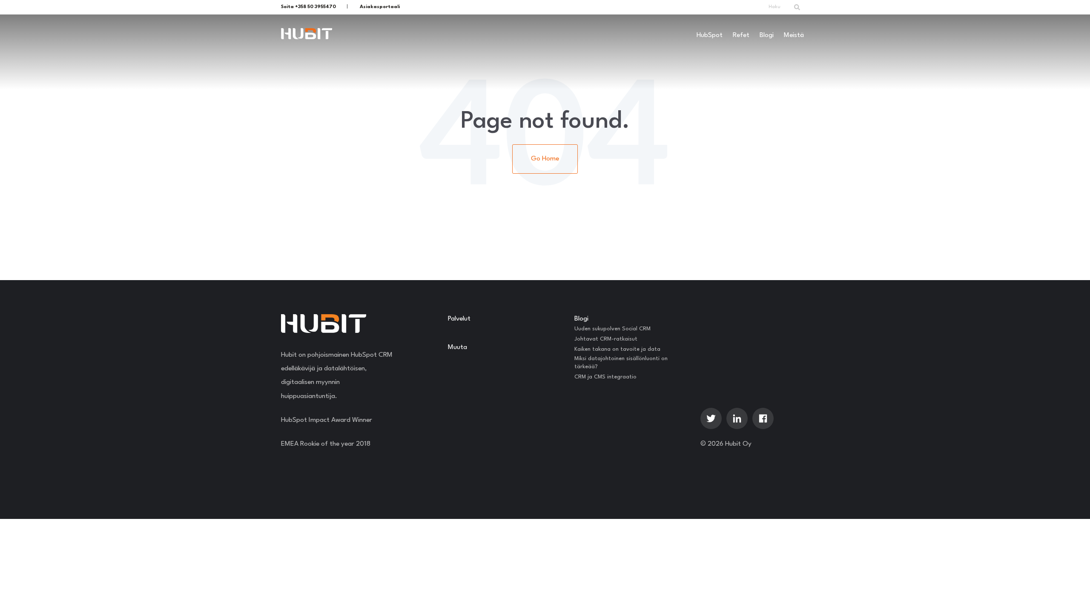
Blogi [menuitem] (767, 35)
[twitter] (711, 418)
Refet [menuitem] (741, 35)
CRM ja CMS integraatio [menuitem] (605, 377)
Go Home (545, 158)
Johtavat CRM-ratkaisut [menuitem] (605, 339)
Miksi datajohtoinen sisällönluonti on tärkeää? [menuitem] (621, 363)
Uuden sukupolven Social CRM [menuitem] (612, 329)
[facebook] (763, 418)
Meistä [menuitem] (794, 35)
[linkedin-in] (737, 418)
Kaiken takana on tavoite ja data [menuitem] (617, 349)
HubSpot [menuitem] (710, 35)
